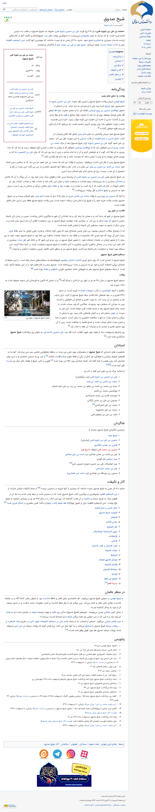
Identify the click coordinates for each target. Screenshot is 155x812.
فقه (64, 503)
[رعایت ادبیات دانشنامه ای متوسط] (11, 17)
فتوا (67, 181)
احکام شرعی (17, 503)
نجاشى (107, 612)
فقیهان (74, 744)
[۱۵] (39, 487)
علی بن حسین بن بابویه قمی (90, 177)
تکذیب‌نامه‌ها (89, 805)
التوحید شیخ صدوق (108, 512)
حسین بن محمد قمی (107, 449)
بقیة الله (57, 110)
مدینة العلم (112, 583)
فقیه (65, 115)
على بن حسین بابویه (61, 101)
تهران (113, 313)
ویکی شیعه (146, 88)
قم (32, 65)
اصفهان (54, 269)
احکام (100, 190)
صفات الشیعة (111, 550)
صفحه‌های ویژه (144, 65)
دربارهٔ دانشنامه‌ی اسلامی (103, 805)
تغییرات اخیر (145, 33)
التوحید (21, 127)
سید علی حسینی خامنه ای (56, 332)
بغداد (45, 269)
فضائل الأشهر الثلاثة (108, 560)
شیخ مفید (81, 45)
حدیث (103, 45)
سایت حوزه (23, 696)
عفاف (55, 186)
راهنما (148, 40)
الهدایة (22, 135)
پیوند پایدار (146, 72)
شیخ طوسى (119, 101)
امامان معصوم (67, 260)
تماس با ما (146, 47)
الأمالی (114, 541)
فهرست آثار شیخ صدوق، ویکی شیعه (102, 712)
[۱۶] (5, 502)
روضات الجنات (85, 290)
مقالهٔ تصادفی (145, 36)
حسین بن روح (108, 196)
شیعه (60, 503)
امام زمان (82, 134)
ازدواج (107, 106)
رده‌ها (121, 744)
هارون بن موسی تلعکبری (19, 115)
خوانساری (106, 290)
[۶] (60, 279)
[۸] (105, 335)
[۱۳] (93, 404)
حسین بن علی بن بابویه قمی (103, 440)
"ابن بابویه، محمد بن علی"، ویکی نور (102, 704)
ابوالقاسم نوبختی (82, 148)
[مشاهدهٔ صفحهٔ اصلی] (142, 12)
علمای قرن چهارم (109, 744)
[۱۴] (71, 463)
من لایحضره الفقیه (15, 40)
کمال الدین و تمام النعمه (107, 138)
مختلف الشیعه (48, 621)
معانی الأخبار (28, 131)
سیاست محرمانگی (119, 805)
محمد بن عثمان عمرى (78, 196)
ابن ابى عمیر (20, 626)
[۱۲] (107, 364)
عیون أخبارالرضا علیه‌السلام (105, 531)
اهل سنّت (21, 240)
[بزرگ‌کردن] (6, 317)
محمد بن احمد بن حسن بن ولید (104, 167)
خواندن (69, 9)
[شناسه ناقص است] (9, 17)
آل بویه (107, 221)
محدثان (119, 181)
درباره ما (147, 44)
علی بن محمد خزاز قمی (106, 468)
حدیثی (83, 138)
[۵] (32, 268)
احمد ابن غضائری (76, 473)
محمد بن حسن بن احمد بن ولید (101, 381)
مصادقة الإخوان (110, 569)
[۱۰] (52, 360)
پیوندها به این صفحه (141, 58)
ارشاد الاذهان (14, 621)
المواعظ (15, 135)
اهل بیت (48, 36)
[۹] (47, 355)
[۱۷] (106, 582)
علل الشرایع (18, 131)
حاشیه (87, 499)
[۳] (73, 189)
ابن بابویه (108, 25)
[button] (122, 51)
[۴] (11, 248)
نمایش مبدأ (59, 9)
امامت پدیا (146, 92)
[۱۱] (110, 364)
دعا (94, 115)
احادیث (78, 260)
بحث (117, 9)
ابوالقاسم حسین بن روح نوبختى (104, 110)
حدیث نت (99, 662)
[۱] (98, 127)
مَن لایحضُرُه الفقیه (108, 494)
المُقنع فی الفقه (110, 579)
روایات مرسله (112, 626)
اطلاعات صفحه (144, 76)
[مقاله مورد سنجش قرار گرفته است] (4, 17)
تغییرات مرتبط (145, 62)
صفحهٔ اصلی (145, 29)
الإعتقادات (113, 536)
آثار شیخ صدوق (51, 744)
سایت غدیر (39, 708)
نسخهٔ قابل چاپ (144, 69)
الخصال (14, 127)
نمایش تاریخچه (46, 9)
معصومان (85, 36)
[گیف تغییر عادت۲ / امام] (141, 138)
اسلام (98, 40)
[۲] (43, 155)
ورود (4, 3)
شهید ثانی (34, 621)
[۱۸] (66, 629)
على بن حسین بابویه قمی (67, 31)
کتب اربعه (112, 45)
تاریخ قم (86, 449)
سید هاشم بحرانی (113, 621)
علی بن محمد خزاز (65, 45)
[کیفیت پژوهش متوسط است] (6, 17)
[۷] (69, 325)
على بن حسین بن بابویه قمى (21, 89)
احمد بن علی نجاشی (74, 454)
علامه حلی (64, 621)
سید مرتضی (111, 459)
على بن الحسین (25, 152)
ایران (11, 231)
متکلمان (65, 744)
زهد (61, 186)
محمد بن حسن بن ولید (24, 92)
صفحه (124, 9)
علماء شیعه (94, 744)
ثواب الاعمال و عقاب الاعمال (104, 546)
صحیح (88, 626)
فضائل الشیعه (111, 564)
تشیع (91, 40)
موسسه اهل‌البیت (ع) (142, 113)
